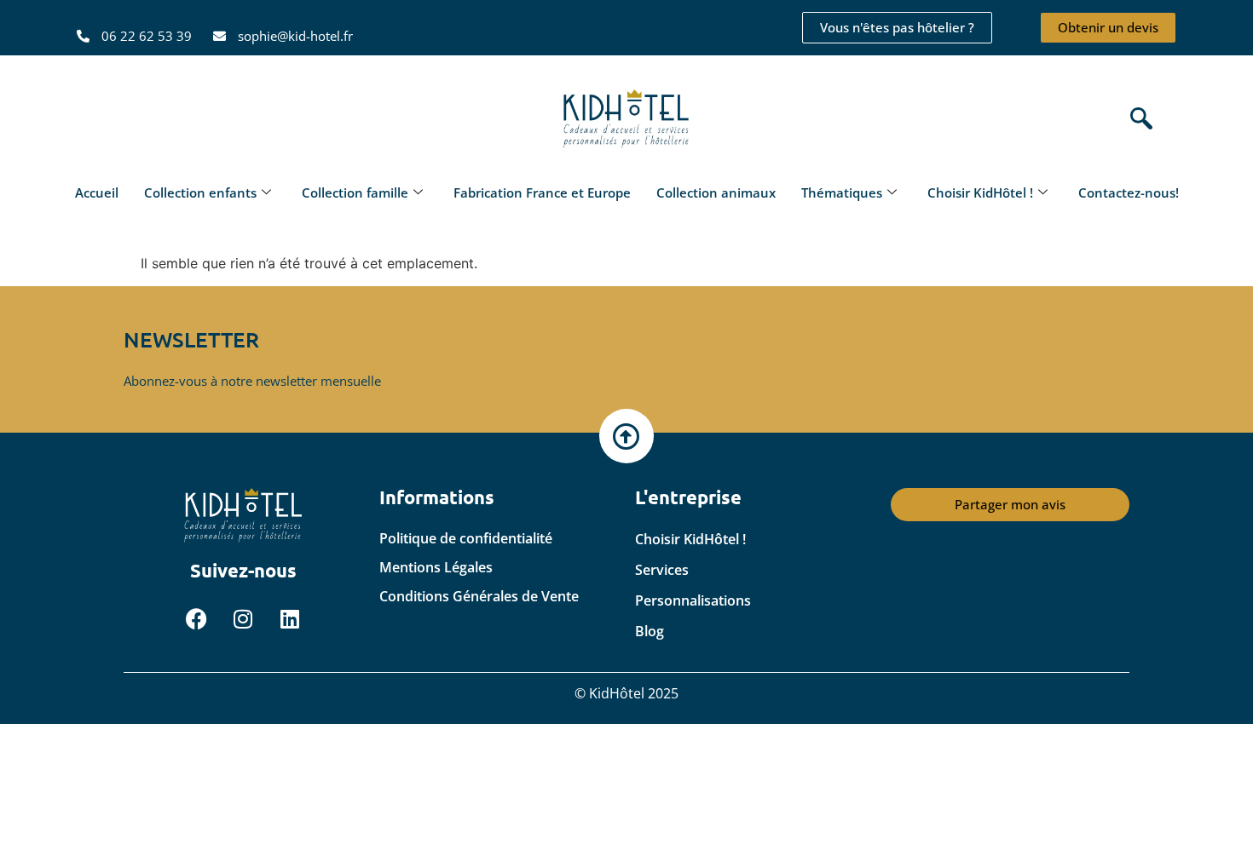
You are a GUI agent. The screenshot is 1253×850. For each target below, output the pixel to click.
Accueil (96, 192)
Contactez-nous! (1128, 192)
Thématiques (841, 192)
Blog (649, 631)
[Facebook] (196, 619)
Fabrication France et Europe (542, 192)
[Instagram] (243, 619)
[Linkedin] (289, 619)
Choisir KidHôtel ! (980, 192)
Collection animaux (716, 192)
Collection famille (355, 192)
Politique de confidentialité (465, 538)
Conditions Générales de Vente (479, 596)
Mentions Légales (436, 567)
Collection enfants (200, 192)
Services (662, 569)
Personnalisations (693, 600)
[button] (1137, 119)
